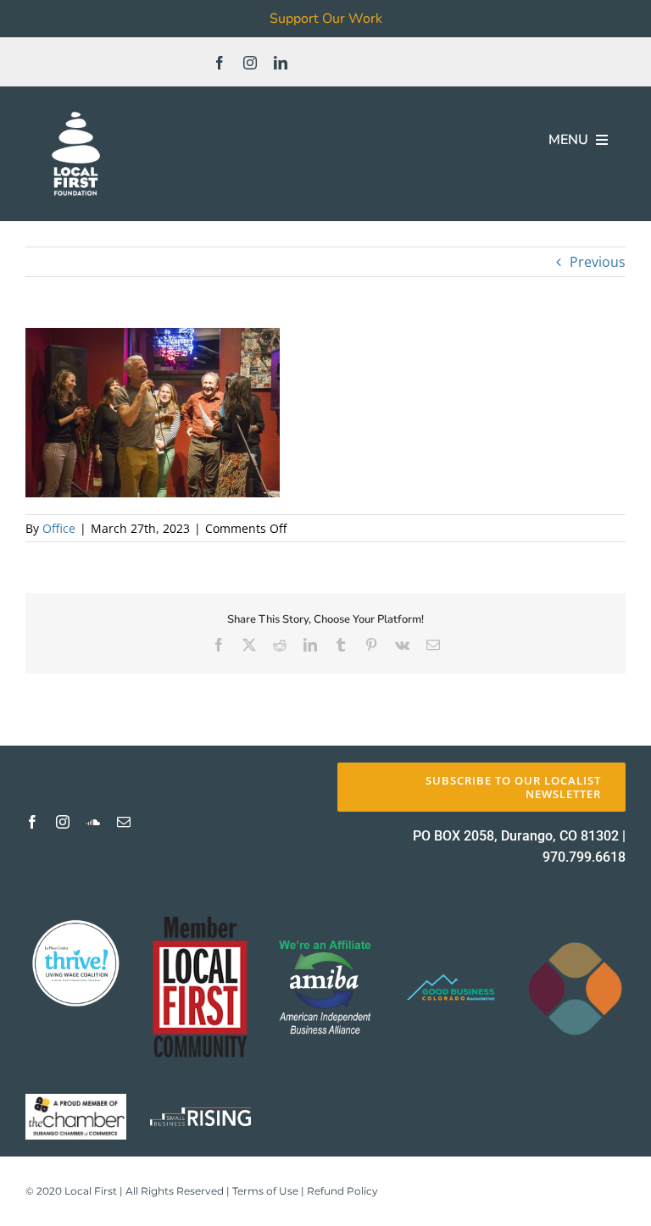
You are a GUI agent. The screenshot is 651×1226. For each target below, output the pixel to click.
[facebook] (219, 62)
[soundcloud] (93, 822)
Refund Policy (342, 1190)
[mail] (124, 822)
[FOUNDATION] (75, 110)
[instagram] (250, 62)
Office (58, 528)
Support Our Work (326, 18)
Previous (598, 261)
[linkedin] (280, 62)
